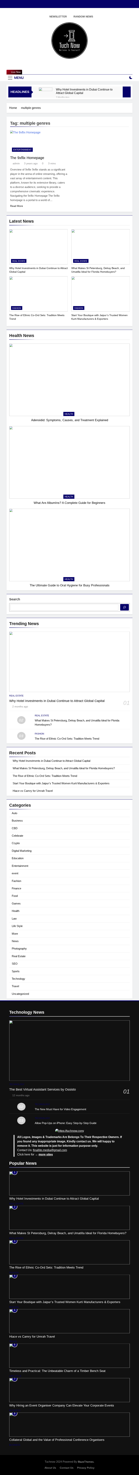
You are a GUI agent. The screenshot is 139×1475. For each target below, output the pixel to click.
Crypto (16, 843)
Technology (18, 978)
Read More (16, 205)
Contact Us (66, 1467)
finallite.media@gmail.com (50, 1150)
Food (15, 895)
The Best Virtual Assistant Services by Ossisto (42, 1089)
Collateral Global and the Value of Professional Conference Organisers (56, 1439)
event (15, 873)
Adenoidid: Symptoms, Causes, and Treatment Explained (69, 420)
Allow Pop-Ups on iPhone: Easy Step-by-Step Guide (65, 1123)
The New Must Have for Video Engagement (60, 1109)
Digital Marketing (21, 850)
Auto (14, 813)
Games (16, 903)
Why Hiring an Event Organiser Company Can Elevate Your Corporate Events (61, 1405)
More (15, 933)
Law (14, 918)
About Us (50, 1467)
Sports (16, 971)
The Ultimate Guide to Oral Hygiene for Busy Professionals (69, 585)
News (15, 941)
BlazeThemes (86, 1461)
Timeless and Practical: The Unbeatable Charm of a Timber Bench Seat (57, 1370)
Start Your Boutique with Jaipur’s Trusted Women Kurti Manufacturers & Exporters (61, 783)
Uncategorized (20, 993)
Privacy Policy (85, 1467)
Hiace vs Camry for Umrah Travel (33, 790)
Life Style (17, 926)
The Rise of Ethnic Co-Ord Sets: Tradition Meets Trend (67, 738)
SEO (15, 963)
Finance (16, 888)
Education (18, 858)
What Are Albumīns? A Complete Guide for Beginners (69, 502)
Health (69, 414)
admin (16, 163)
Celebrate (17, 835)
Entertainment (22, 149)
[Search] (124, 607)
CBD (15, 828)
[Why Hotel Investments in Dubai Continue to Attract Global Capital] (45, 94)
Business (17, 820)
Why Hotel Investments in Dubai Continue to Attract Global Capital (84, 91)
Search (14, 599)
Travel (15, 986)
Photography (19, 948)
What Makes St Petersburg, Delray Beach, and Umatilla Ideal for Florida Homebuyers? (64, 768)
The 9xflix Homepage (27, 158)
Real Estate (18, 261)
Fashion (16, 308)
